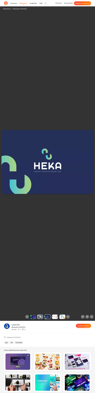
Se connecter (68, 3)
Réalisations (23, 3)
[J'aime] (83, 317)
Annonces (13, 3)
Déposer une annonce (82, 3)
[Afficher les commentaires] (87, 317)
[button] (27, 317)
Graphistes (33, 3)
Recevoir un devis (83, 326)
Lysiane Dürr (16, 325)
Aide (40, 3)
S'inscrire (58, 3)
